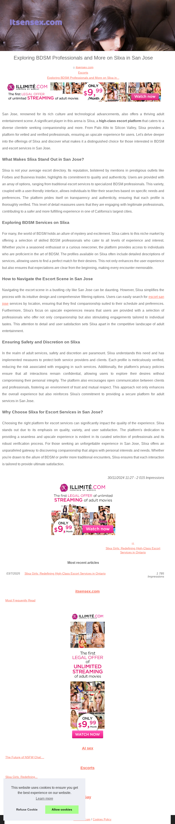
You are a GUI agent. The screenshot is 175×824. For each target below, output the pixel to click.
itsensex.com (84, 67)
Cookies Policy (102, 819)
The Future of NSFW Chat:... (24, 757)
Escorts (83, 72)
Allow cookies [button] (62, 809)
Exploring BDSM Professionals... (27, 786)
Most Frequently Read (20, 600)
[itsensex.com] (87, 25)
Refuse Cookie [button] (27, 809)
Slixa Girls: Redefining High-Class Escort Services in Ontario (133, 550)
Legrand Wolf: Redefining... (23, 806)
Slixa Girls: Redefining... (21, 777)
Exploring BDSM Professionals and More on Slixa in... (83, 77)
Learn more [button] (44, 798)
